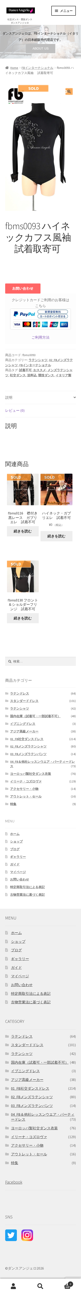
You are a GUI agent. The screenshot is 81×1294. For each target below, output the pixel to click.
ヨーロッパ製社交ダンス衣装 (30, 774)
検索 (40, 1286)
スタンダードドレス (24, 701)
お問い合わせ (19, 879)
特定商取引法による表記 (27, 887)
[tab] (40, 397)
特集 (13, 804)
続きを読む (23, 531)
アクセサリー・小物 (24, 789)
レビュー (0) (15, 410)
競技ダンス (46, 375)
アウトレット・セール (26, 796)
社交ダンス (18, 375)
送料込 (32, 375)
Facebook (13, 1182)
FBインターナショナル (37, 68)
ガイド (15, 864)
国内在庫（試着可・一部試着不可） (35, 716)
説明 (8, 397)
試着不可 (25, 370)
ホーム (15, 834)
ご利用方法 (41, 337)
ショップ (16, 841)
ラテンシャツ (38, 360)
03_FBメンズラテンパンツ (28, 754)
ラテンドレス (19, 693)
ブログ (15, 849)
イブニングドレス (22, 724)
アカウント (13, 1286)
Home (14, 68)
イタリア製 (63, 375)
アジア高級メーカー (24, 731)
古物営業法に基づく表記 (27, 895)
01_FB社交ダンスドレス (26, 739)
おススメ (39, 370)
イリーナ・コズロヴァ (26, 781)
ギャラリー (18, 857)
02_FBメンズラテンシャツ (28, 746)
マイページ (18, 872)
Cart (62, 1282)
